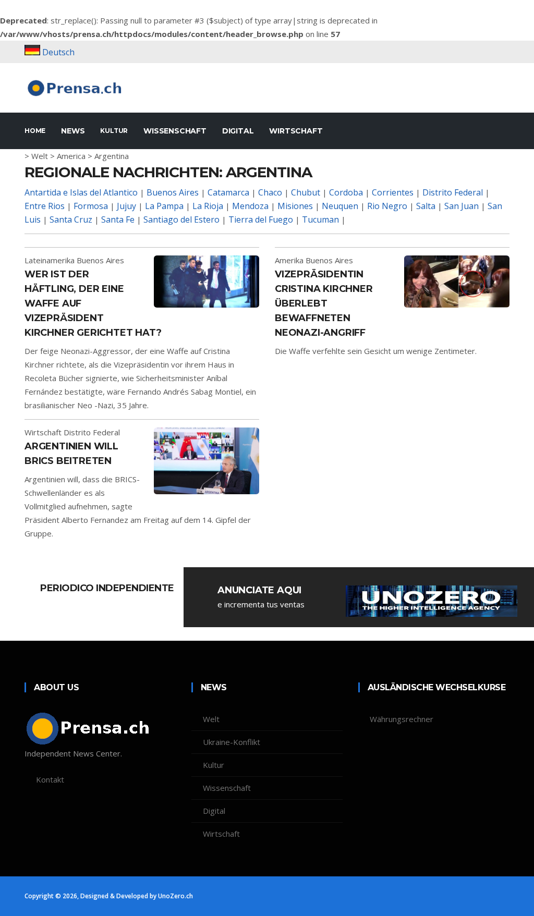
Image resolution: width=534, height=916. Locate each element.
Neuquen (340, 206)
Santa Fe (118, 219)
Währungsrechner (401, 719)
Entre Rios (45, 206)
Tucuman (320, 219)
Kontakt (50, 779)
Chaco (270, 192)
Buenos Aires (173, 192)
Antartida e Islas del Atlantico (81, 192)
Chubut (305, 192)
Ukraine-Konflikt (231, 742)
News (72, 131)
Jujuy (126, 206)
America (71, 156)
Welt (39, 156)
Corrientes (393, 192)
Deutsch (58, 52)
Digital (238, 131)
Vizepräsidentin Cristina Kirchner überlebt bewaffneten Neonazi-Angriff (324, 303)
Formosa (91, 206)
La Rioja (207, 206)
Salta (425, 206)
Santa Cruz (71, 219)
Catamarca (228, 192)
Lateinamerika (50, 260)
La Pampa (164, 206)
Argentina (111, 156)
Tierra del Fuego (260, 219)
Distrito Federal (452, 192)
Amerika (289, 260)
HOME (35, 131)
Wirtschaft (295, 131)
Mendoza (250, 206)
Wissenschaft (175, 131)
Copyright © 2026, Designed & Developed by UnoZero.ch (109, 895)
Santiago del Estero (181, 219)
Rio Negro (387, 206)
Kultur (114, 131)
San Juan (461, 206)
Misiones (295, 206)
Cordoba (346, 192)
